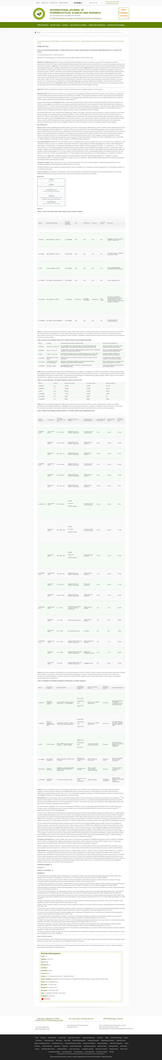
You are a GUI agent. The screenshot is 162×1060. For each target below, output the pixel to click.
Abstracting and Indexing (107, 1040)
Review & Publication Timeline (73, 1043)
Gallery (107, 1037)
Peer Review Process (57, 1043)
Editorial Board (52, 1037)
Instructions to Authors (74, 1037)
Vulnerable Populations (116, 1043)
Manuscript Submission (88, 1037)
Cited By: (44, 968)
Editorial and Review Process (42, 1043)
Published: (44, 996)
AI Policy (37, 1049)
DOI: (42, 993)
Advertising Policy (67, 1052)
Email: (43, 982)
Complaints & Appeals (89, 1046)
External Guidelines (103, 1043)
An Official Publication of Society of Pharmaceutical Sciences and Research (76, 18)
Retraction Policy (102, 1046)
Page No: (44, 959)
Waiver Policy (123, 1049)
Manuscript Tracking (116, 1037)
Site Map (111, 1052)
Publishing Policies (62, 1049)
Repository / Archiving (101, 1049)
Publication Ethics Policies (48, 1049)
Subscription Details (101, 1052)
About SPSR (67, 1040)
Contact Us (100, 1037)
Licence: (43, 973)
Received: (44, 984)
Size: (42, 962)
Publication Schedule (93, 1040)
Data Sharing (123, 1046)
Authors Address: (46, 979)
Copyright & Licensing (87, 1049)
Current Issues (62, 1037)
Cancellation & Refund (54, 1052)
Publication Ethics (113, 1046)
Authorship (57, 1046)
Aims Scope (59, 1040)
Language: (44, 970)
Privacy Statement (89, 1052)
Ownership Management (79, 1040)
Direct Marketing (78, 1052)
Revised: (43, 987)
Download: (44, 965)
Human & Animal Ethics (89, 1043)
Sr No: (43, 956)
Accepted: (44, 990)
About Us (43, 1037)
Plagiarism (65, 1046)
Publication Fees (113, 1049)
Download (46, 999)
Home (38, 32)
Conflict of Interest (47, 1046)
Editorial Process (120, 1040)
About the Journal (49, 1040)
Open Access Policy (74, 1049)
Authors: (44, 976)
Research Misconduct (75, 1046)
